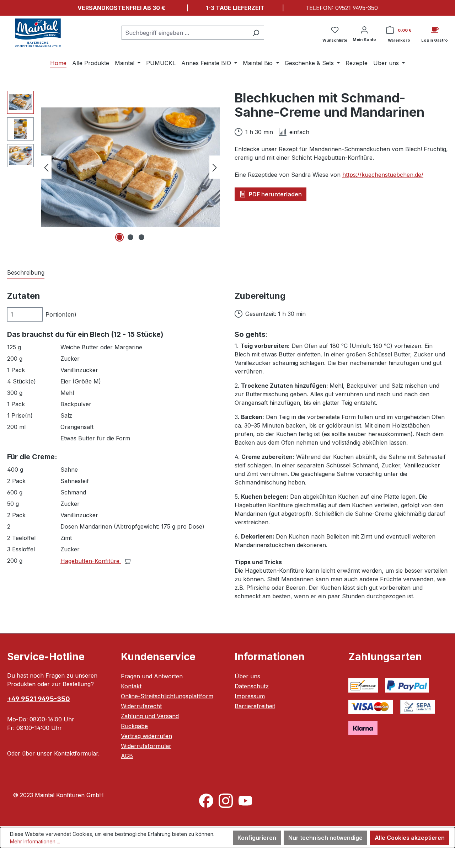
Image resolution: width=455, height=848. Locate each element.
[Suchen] (255, 33)
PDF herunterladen (274, 194)
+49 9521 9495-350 (38, 699)
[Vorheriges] (46, 167)
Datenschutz (252, 686)
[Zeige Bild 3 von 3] (141, 237)
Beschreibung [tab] (25, 272)
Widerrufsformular (146, 745)
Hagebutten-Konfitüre (90, 561)
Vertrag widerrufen (146, 736)
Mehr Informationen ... (35, 841)
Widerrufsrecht (141, 706)
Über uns (247, 676)
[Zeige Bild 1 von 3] (119, 237)
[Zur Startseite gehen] (38, 32)
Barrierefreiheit (255, 706)
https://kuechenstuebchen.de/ (382, 174)
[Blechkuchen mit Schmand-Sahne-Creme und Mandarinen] (130, 167)
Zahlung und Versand (150, 716)
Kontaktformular (76, 753)
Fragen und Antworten (152, 676)
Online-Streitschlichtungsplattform (167, 696)
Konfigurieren (256, 837)
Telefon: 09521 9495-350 (341, 7)
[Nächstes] (214, 167)
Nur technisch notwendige (325, 837)
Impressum (250, 696)
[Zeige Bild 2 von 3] (130, 237)
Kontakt (131, 686)
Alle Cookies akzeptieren (410, 837)
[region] (114, 167)
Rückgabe (134, 726)
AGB (127, 755)
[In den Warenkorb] (128, 561)
